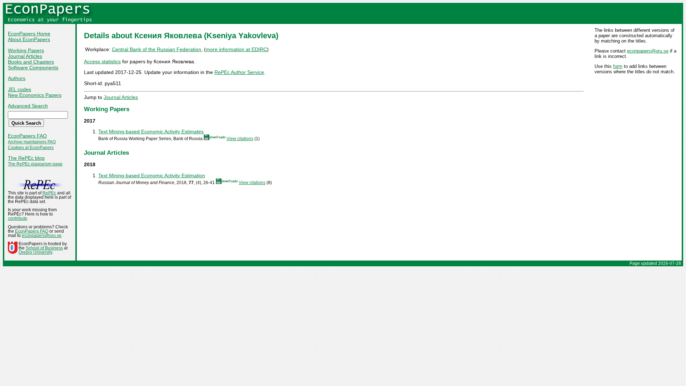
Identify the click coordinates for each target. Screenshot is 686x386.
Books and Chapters (31, 62)
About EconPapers (29, 39)
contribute (17, 218)
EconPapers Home (29, 33)
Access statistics (102, 61)
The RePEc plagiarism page (35, 164)
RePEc (49, 193)
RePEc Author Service (239, 72)
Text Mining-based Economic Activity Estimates (151, 131)
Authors (16, 78)
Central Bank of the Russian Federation (156, 49)
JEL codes (19, 89)
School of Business (44, 248)
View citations (240, 139)
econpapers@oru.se (647, 51)
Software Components (33, 67)
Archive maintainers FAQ (32, 142)
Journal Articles (25, 56)
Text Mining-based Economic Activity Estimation (151, 175)
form (617, 66)
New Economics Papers (34, 95)
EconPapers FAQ (27, 136)
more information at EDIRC (236, 49)
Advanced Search (28, 106)
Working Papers (26, 50)
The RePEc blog (26, 158)
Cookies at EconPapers (31, 147)
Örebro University (35, 252)
